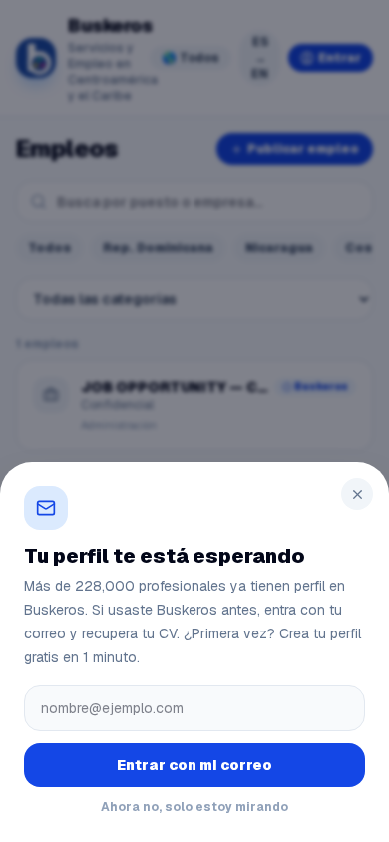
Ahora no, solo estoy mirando (194, 807)
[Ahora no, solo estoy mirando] (194, 421)
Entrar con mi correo (194, 765)
